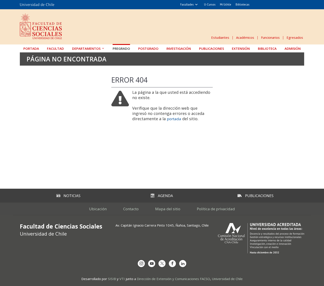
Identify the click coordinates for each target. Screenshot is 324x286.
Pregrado (121, 48)
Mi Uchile (225, 4)
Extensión (241, 48)
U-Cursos (210, 4)
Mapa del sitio (167, 208)
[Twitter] (162, 263)
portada (174, 118)
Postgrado (148, 48)
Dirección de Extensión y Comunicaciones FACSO (173, 279)
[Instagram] (141, 263)
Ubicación (98, 208)
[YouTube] (151, 263)
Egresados (295, 37)
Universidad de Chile (227, 279)
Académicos (245, 37)
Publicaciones (211, 48)
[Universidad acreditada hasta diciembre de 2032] (261, 238)
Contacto (131, 208)
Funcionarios (270, 37)
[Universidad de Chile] (37, 4)
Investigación (178, 48)
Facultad (55, 48)
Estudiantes (220, 37)
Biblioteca (267, 48)
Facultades (187, 4)
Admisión (293, 48)
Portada (31, 48)
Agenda (165, 195)
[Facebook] (172, 263)
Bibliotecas (243, 4)
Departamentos (86, 48)
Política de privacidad (216, 208)
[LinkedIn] (182, 263)
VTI (122, 279)
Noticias (71, 195)
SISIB (112, 279)
